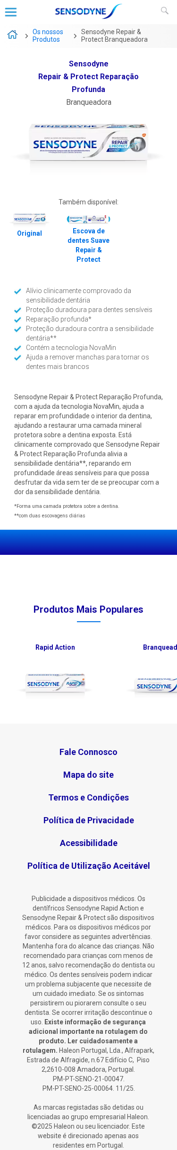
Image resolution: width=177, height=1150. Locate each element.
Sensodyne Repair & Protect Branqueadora (114, 35)
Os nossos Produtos (48, 35)
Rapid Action (55, 647)
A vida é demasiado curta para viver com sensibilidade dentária (13, 36)
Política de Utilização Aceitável (88, 866)
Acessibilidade (89, 843)
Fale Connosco (88, 752)
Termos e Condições (88, 797)
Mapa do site (88, 775)
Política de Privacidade (88, 820)
